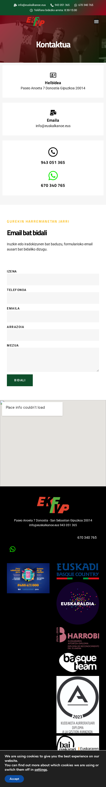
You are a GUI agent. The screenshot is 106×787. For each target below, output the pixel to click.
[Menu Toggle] (96, 21)
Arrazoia (15, 327)
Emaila (13, 308)
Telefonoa (17, 290)
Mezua (13, 345)
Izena (12, 271)
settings (41, 770)
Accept (14, 779)
